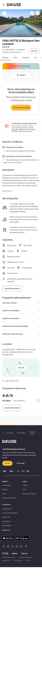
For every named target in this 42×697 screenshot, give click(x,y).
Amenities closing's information (15, 326)
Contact (25, 485)
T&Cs (27, 561)
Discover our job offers (9, 498)
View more (6, 191)
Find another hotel (21, 107)
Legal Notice (6, 561)
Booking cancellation (29, 494)
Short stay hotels (32, 433)
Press (4, 494)
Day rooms (9, 433)
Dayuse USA (6, 517)
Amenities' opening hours (12, 334)
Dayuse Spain (6, 525)
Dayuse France (7, 509)
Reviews (4, 489)
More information (12, 288)
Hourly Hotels (21, 433)
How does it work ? (9, 303)
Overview (5, 58)
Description (26, 58)
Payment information (10, 318)
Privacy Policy (18, 561)
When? (22, 75)
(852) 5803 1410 (12, 381)
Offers (15, 58)
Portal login (21, 463)
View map (34, 51)
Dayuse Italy (6, 521)
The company (6, 485)
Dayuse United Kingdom (10, 513)
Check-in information (11, 310)
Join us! (7, 463)
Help (24, 489)
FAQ (35, 58)
